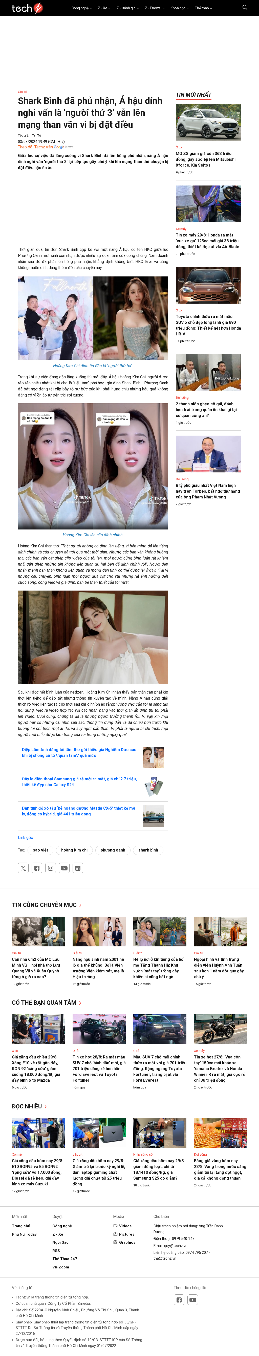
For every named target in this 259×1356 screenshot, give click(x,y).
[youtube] (64, 868)
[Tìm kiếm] (241, 8)
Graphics (127, 1242)
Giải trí (22, 92)
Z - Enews (153, 8)
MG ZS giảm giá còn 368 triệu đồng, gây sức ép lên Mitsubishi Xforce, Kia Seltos (205, 159)
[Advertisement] (93, 211)
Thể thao (202, 8)
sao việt (40, 850)
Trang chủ (21, 1226)
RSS (56, 1250)
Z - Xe (102, 8)
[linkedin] (78, 868)
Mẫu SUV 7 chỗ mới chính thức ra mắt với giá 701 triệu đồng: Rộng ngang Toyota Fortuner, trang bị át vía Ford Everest (159, 1069)
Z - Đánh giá (126, 8)
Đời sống (182, 398)
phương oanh (113, 850)
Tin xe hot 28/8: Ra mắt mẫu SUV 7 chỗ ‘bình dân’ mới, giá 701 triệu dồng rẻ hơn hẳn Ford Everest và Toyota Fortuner (99, 1069)
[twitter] (23, 868)
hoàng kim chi (74, 850)
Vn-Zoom (60, 1267)
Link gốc (25, 837)
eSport (77, 1154)
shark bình (148, 850)
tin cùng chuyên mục (45, 905)
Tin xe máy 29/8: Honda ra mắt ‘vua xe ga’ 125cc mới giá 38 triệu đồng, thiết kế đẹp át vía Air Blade (207, 241)
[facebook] (37, 868)
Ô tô (179, 147)
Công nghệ (80, 8)
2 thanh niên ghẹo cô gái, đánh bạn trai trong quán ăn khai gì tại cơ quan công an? (206, 410)
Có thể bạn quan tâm (45, 1002)
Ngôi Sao (60, 1242)
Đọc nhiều (28, 1106)
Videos (125, 1226)
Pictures (126, 1234)
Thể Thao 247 (64, 1259)
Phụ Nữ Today (24, 1234)
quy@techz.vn (175, 1245)
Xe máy (181, 229)
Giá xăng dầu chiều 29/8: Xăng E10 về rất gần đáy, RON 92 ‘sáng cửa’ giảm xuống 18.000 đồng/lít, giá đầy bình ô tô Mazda (36, 1069)
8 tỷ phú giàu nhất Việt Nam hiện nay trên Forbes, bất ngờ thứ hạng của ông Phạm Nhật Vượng (208, 491)
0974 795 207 (197, 1252)
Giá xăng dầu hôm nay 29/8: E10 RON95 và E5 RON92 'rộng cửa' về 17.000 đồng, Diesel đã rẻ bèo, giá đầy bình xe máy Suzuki (37, 1172)
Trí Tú (36, 135)
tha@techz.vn (165, 1258)
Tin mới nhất (193, 95)
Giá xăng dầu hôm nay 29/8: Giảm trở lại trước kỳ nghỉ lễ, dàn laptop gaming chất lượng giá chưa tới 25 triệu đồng (99, 1172)
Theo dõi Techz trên (35, 147)
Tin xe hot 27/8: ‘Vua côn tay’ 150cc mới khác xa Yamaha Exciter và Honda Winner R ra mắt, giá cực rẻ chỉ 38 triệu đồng (219, 1069)
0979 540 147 (183, 1238)
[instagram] (50, 868)
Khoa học (178, 8)
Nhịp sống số (143, 1154)
